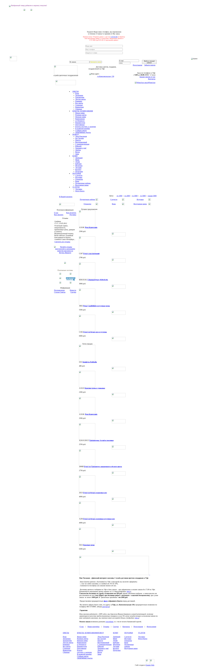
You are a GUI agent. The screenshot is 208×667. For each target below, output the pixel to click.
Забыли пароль (149, 65)
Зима (77, 154)
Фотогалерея (151, 627)
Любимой (79, 158)
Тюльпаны (79, 95)
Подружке (79, 171)
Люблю (78, 150)
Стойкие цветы (81, 130)
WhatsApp (151, 82)
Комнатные (79, 107)
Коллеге (78, 169)
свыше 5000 (152, 196)
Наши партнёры (93, 627)
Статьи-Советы (59, 292)
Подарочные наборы (83, 183)
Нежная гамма (80, 117)
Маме (77, 160)
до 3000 (135, 196)
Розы (77, 93)
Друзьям (78, 168)
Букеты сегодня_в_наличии (85, 127)
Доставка (78, 189)
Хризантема (79, 97)
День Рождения (81, 136)
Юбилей (78, 146)
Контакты (151, 79)
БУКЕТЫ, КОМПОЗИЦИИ (87, 633)
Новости (73, 290)
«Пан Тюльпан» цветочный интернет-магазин (81, 665)
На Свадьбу (79, 138)
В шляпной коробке (82, 128)
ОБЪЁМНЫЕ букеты (83, 132)
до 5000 (143, 196)
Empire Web (150, 665)
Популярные (80, 125)
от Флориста (79, 121)
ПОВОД (101, 633)
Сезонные (79, 105)
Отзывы (106, 627)
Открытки (79, 179)
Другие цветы (80, 99)
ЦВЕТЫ (66, 633)
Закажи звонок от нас (147, 77)
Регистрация (137, 65)
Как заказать (58, 215)
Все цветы (79, 103)
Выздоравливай (81, 142)
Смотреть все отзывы (62, 242)
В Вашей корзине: (65, 197)
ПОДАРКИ (128, 633)
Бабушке (78, 164)
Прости (78, 140)
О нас (56, 213)
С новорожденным (82, 144)
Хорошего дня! (80, 148)
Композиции (80, 119)
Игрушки (78, 177)
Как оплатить (71, 213)
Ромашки (78, 101)
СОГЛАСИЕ (114, 37)
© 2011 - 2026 (59, 665)
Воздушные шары (82, 185)
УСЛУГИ (141, 633)
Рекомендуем (80, 123)
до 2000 (127, 196)
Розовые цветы (80, 115)
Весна (77, 152)
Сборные (78, 109)
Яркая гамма (80, 113)
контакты (105, 607)
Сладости (78, 175)
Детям (77, 162)
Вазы (77, 181)
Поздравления (59, 290)
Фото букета (79, 191)
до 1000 (119, 196)
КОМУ (115, 633)
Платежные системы (65, 270)
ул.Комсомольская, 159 (105, 76)
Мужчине (78, 166)
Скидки (73, 292)
